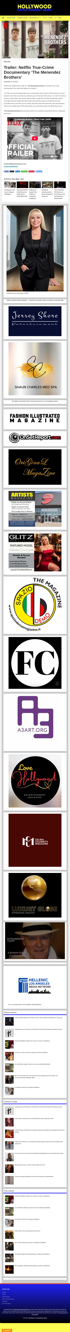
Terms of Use (63, 1312)
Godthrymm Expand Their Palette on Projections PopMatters (33, 194)
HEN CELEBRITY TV (34, 17)
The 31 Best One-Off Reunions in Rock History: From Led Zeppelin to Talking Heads (59, 194)
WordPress (31, 1317)
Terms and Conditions (6, 1303)
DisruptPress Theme (42, 1317)
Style (45, 17)
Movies (50, 17)
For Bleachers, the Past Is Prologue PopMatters (9, 192)
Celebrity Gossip (22, 17)
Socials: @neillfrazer (11, 166)
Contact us (4, 1292)
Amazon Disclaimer (6, 1296)
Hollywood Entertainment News (21, 1309)
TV (55, 17)
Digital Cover (11, 17)
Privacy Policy (4, 1301)
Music (60, 17)
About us (4, 1294)
